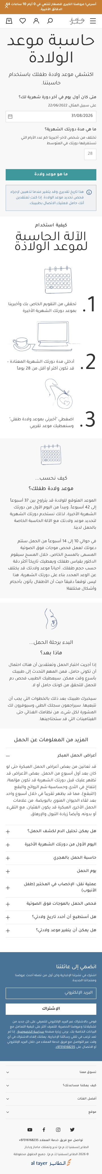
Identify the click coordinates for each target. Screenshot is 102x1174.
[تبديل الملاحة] (93, 21)
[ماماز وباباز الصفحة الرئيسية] (77, 21)
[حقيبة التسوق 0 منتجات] (9, 21)
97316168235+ (65, 1047)
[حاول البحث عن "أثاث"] (49, 21)
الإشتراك (51, 1009)
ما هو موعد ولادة (51, 174)
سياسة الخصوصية (30, 1032)
